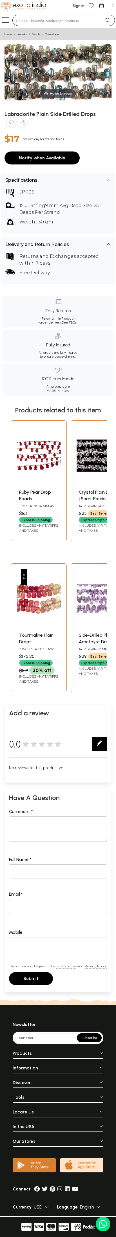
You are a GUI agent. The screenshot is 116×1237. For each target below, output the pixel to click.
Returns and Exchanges (47, 256)
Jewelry (22, 34)
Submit (31, 978)
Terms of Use (66, 966)
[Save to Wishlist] (11, 123)
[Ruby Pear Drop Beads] (39, 483)
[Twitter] (45, 1189)
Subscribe (89, 1038)
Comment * (21, 811)
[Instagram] (60, 1189)
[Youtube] (75, 1189)
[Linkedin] (67, 1189)
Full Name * (20, 859)
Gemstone (52, 34)
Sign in (78, 5)
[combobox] (56, 20)
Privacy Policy (95, 966)
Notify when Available (42, 158)
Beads (36, 34)
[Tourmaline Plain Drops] (39, 626)
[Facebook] (37, 1189)
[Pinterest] (52, 1189)
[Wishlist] (91, 5)
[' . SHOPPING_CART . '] (101, 5)
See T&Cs (69, 322)
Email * (16, 894)
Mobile (16, 932)
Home (8, 34)
